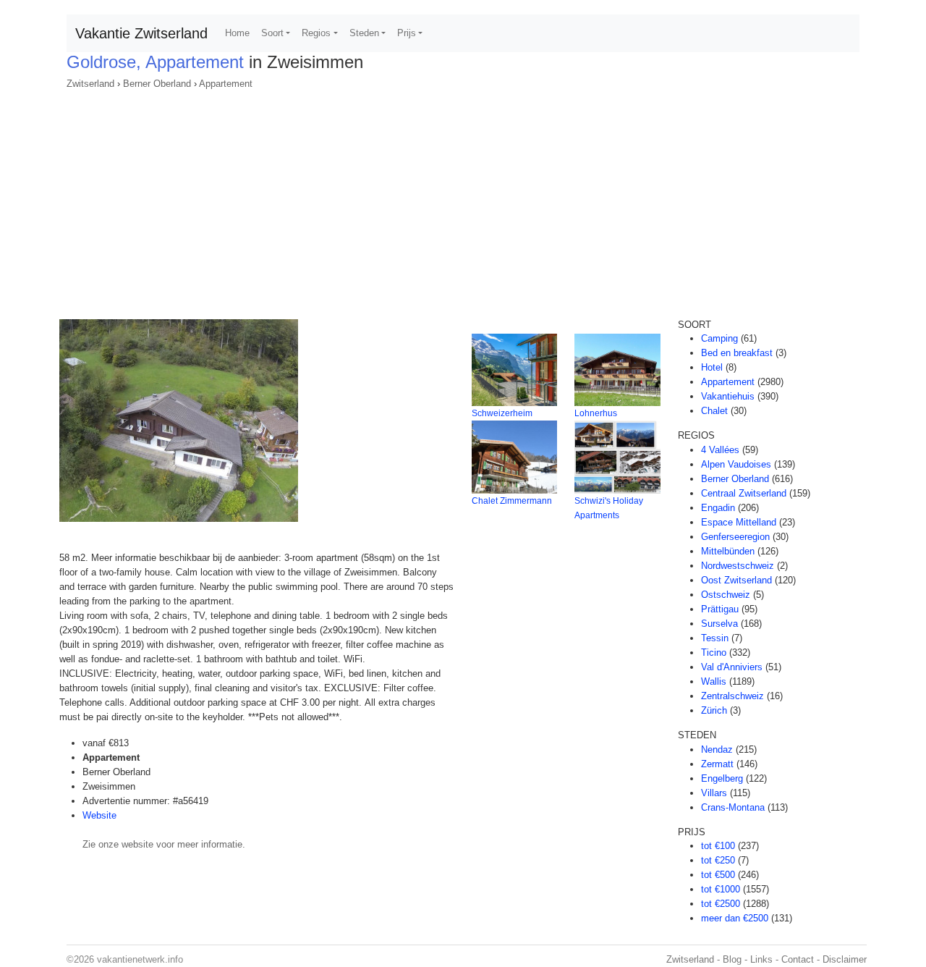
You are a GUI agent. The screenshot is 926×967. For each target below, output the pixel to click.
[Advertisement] (463, 199)
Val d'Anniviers (732, 667)
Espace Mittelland (738, 522)
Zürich (714, 710)
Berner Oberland (157, 83)
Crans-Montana (733, 807)
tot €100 (718, 845)
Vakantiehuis (728, 396)
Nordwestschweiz (737, 565)
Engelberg (722, 778)
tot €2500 (720, 903)
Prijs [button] (406, 33)
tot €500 (718, 874)
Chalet (714, 410)
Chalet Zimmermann (512, 501)
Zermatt (717, 764)
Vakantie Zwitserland (141, 33)
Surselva (719, 623)
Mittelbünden (728, 551)
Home (237, 33)
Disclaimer (845, 959)
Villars (714, 792)
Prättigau (720, 609)
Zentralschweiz (732, 696)
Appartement (225, 83)
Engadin (718, 507)
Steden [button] (364, 33)
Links (761, 959)
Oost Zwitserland (736, 580)
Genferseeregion (735, 536)
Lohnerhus (595, 413)
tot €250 (718, 860)
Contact (797, 959)
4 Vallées (720, 449)
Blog (732, 959)
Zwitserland (90, 83)
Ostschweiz (725, 594)
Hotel (712, 367)
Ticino (713, 652)
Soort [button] (272, 33)
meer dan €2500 (734, 918)
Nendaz (717, 749)
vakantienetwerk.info (140, 959)
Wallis (713, 681)
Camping (719, 338)
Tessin (715, 638)
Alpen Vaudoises (736, 464)
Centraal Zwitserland (743, 493)
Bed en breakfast (737, 352)
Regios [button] (316, 33)
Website (99, 815)
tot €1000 (720, 889)
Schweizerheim (502, 413)
